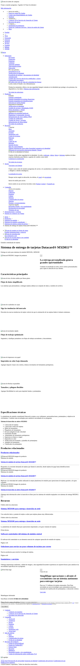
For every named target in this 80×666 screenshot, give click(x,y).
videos (52, 155)
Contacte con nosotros (15, 612)
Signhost (11, 17)
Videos (11, 139)
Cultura (11, 196)
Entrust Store (13, 647)
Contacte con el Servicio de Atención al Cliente (23, 20)
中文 (6, 36)
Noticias (11, 198)
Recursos (11, 649)
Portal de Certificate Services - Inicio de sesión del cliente (26, 27)
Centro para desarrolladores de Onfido (20, 15)
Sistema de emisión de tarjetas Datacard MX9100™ (18, 462)
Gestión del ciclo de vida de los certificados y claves (25, 78)
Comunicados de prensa (16, 199)
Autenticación (13, 77)
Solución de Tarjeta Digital (17, 103)
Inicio (6, 217)
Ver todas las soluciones (16, 92)
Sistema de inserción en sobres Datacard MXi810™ (18, 490)
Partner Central (40, 184)
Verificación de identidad (16, 73)
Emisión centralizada (15, 97)
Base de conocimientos (16, 146)
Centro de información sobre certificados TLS (23, 654)
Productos (8, 218)
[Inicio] (3, 52)
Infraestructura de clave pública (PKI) (20, 117)
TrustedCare (50, 184)
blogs (56, 155)
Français (7, 40)
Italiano (7, 47)
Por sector (12, 57)
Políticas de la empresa (8, 662)
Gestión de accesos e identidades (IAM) (21, 108)
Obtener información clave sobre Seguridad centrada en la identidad (29, 148)
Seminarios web (13, 134)
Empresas (12, 61)
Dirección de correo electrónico (10, 602)
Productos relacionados (10, 453)
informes (62, 155)
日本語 (7, 49)
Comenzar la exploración (16, 159)
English (7, 32)
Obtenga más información (31, 89)
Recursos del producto (11, 641)
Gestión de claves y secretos (17, 120)
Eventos (11, 132)
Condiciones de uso (36, 604)
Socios (11, 622)
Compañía (8, 617)
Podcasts (11, 138)
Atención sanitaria (14, 64)
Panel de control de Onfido (17, 13)
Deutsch (7, 41)
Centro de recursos (14, 136)
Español (7, 45)
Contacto (7, 610)
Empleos (11, 194)
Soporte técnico (13, 145)
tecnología (48, 177)
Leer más (43, 592)
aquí (73, 602)
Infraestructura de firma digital (18, 122)
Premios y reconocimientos (17, 203)
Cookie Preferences (21, 662)
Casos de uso (13, 141)
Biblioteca (12, 650)
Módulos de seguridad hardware (18, 113)
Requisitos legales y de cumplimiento (20, 206)
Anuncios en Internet (30, 661)
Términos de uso (14, 210)
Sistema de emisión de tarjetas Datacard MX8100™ (18, 476)
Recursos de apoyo (14, 22)
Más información (6, 8)
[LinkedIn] (3, 659)
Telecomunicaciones (15, 66)
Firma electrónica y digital (17, 110)
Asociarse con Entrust (15, 165)
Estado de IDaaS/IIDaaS (16, 643)
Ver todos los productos (16, 124)
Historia (11, 191)
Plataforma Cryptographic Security (19, 115)
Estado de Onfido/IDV (16, 645)
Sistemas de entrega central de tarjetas (16, 224)
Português (8, 38)
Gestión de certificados (16, 118)
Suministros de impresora (16, 25)
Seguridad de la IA (14, 71)
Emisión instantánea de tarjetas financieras (21, 99)
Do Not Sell (31, 662)
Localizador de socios (15, 174)
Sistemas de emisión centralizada (15, 222)
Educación (12, 68)
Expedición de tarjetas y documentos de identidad (24, 75)
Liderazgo (12, 192)
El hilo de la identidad (15, 640)
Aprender (11, 131)
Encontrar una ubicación (16, 615)
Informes (11, 143)
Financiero (12, 59)
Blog (10, 29)
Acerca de (12, 619)
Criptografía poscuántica (16, 80)
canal (40, 177)
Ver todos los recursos (15, 162)
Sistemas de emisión (11, 220)
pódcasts (46, 155)
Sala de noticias (9, 633)
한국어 (7, 43)
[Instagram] (2, 659)
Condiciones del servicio (45, 661)
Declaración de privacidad (17, 208)
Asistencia (12, 620)
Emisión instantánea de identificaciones (21, 101)
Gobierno (11, 63)
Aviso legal (12, 631)
